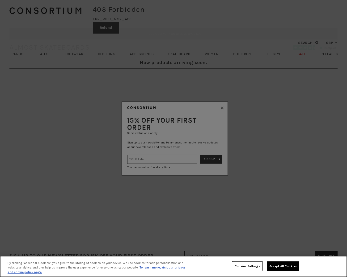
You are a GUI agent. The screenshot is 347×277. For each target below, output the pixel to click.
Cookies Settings (247, 266)
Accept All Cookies (283, 266)
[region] (173, 266)
